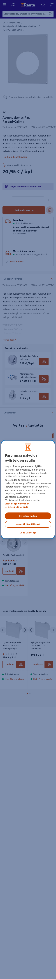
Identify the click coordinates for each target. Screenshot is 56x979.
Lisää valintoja (27, 532)
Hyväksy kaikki (28, 516)
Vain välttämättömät (28, 524)
